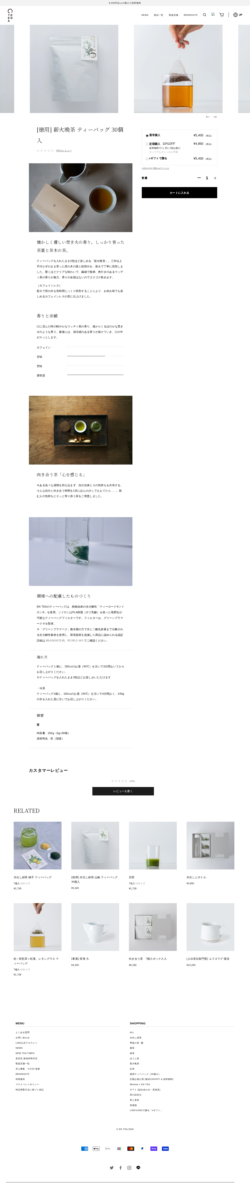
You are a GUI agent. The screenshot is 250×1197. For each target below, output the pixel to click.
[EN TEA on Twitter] (112, 1168)
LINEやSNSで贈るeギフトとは (155, 168)
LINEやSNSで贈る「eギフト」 (146, 1110)
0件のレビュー (64, 150)
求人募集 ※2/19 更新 (28, 1069)
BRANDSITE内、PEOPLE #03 (64, 640)
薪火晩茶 (134, 1063)
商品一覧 (158, 15)
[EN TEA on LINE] (138, 1169)
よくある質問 (23, 1032)
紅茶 (132, 1069)
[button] (207, 117)
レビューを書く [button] (123, 791)
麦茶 (132, 1048)
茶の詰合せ (136, 1095)
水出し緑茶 (136, 1037)
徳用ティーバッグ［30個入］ (145, 1074)
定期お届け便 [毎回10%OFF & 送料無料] (151, 1079)
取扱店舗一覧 (23, 1063)
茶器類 (133, 1105)
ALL (132, 1032)
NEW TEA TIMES (25, 1053)
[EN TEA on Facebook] (121, 1168)
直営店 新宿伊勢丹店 (27, 1058)
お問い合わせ (23, 1037)
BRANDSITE (191, 15)
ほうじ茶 (134, 1058)
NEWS (144, 15)
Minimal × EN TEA (140, 1084)
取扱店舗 (173, 15)
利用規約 (20, 1079)
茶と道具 (134, 1100)
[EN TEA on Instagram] (129, 1168)
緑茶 (132, 1053)
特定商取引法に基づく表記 (30, 1089)
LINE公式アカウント (27, 1043)
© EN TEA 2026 (125, 1129)
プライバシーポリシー (27, 1084)
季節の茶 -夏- (137, 1043)
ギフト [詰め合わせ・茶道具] (145, 1089)
